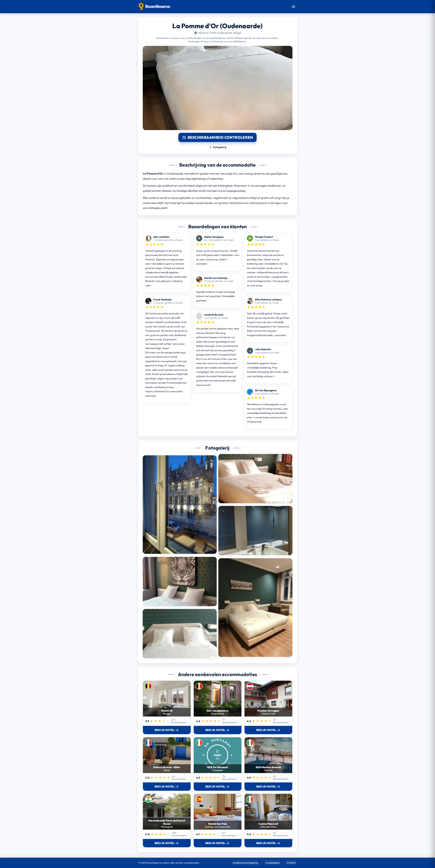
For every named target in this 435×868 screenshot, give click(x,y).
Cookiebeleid (272, 862)
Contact (291, 862)
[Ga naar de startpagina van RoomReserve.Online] (154, 6)
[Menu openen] (293, 6)
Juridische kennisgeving (245, 862)
